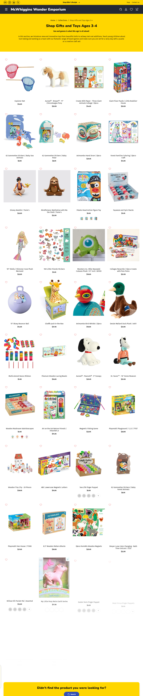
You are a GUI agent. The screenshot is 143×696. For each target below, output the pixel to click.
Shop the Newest (70, 2)
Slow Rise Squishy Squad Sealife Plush (89, 661)
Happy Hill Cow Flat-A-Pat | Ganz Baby (54, 661)
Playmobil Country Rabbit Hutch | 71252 (19, 661)
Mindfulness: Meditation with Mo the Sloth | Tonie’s (54, 211)
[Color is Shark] (91, 670)
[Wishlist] (131, 9)
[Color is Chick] (79, 609)
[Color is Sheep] (93, 609)
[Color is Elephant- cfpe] (118, 609)
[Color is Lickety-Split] (52, 609)
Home (52, 20)
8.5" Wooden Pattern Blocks (54, 546)
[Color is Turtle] (93, 495)
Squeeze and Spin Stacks (123, 210)
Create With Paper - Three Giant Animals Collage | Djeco (89, 102)
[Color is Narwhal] (81, 670)
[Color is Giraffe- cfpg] (123, 609)
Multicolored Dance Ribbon (20, 376)
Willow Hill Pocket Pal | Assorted (20, 601)
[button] (120, 9)
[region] (71, 2)
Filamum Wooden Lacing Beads (54, 376)
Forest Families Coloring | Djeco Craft (123, 157)
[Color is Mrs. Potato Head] (81, 218)
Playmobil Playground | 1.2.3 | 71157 (123, 429)
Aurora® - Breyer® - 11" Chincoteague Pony (54, 102)
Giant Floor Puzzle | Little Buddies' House (123, 102)
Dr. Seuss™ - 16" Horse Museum (123, 376)
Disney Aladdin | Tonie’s (19, 210)
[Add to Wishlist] (6, 59)
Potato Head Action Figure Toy (89, 210)
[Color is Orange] (17, 437)
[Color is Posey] (47, 609)
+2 (98, 495)
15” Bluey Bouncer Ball (20, 324)
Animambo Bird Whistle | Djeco (88, 324)
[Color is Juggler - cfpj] (128, 609)
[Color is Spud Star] (91, 218)
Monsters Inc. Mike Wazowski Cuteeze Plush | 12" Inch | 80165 (88, 270)
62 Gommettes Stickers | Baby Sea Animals (20, 157)
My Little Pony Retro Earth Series (54, 601)
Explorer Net (20, 101)
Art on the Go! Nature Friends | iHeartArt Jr (54, 430)
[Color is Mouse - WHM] (24, 609)
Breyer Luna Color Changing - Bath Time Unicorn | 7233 (123, 547)
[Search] (120, 9)
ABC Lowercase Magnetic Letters (54, 487)
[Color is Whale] (96, 670)
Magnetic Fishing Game (89, 429)
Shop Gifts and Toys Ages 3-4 (81, 20)
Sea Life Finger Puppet (89, 487)
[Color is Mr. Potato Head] (86, 218)
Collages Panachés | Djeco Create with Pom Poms (123, 270)
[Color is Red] (22, 437)
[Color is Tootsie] (56, 609)
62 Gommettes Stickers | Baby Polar (54, 157)
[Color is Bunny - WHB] (19, 609)
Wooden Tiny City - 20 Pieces (19, 487)
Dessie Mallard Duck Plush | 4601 (123, 324)
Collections (62, 20)
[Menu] (6, 9)
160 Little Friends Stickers (54, 269)
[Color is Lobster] (84, 495)
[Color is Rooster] (88, 609)
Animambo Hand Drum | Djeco (89, 156)
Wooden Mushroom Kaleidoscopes (20, 429)
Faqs (128, 2)
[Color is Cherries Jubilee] (61, 609)
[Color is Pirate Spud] (96, 218)
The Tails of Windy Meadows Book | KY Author (123, 661)
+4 (132, 609)
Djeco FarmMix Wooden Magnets (89, 546)
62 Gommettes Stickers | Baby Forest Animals (123, 488)
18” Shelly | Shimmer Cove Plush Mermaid (20, 270)
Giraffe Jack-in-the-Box (54, 324)
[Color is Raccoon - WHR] (15, 609)
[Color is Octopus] (88, 495)
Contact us (135, 2)
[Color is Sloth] (10, 609)
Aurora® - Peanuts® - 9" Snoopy (88, 376)
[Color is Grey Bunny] (84, 609)
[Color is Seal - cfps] (114, 609)
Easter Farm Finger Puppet (88, 601)
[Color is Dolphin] (79, 495)
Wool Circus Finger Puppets (123, 601)
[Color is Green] (12, 437)
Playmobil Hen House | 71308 (20, 546)
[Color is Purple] (26, 437)
